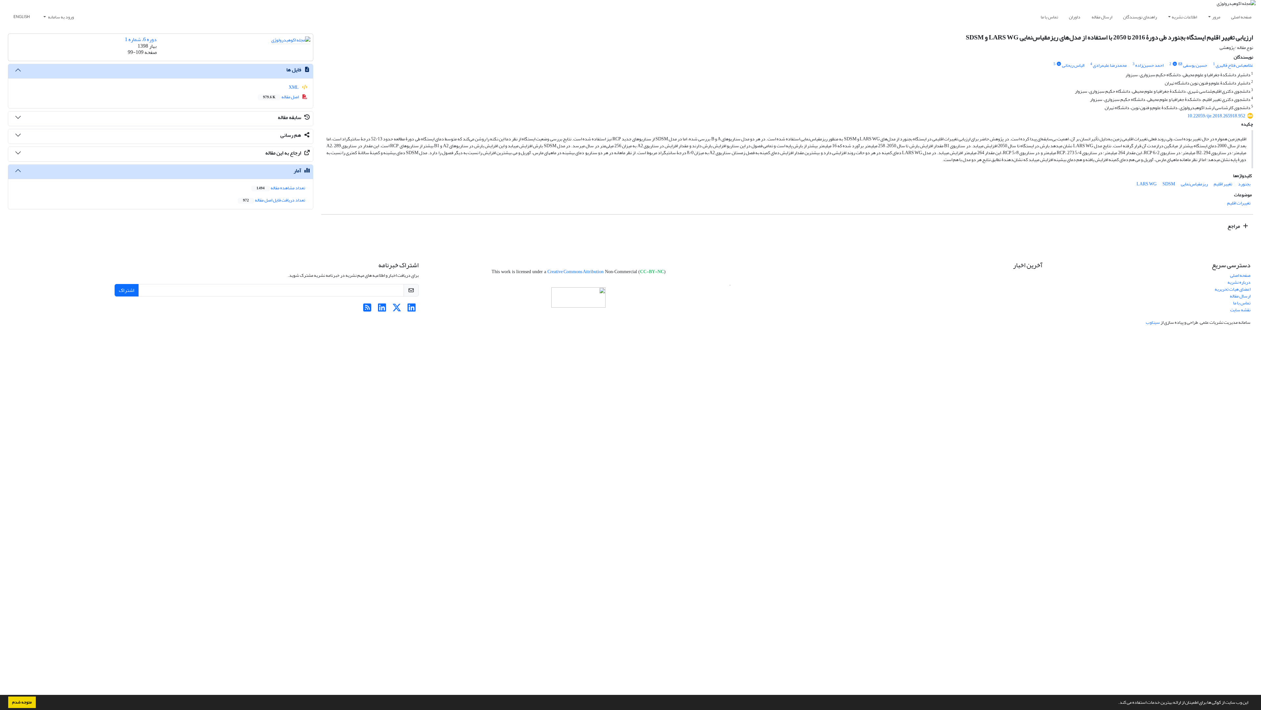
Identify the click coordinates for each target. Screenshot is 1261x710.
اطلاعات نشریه (1184, 16)
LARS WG (1147, 183)
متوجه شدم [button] (22, 702)
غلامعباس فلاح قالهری (1234, 65)
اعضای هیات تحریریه (1232, 289)
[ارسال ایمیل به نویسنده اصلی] (1180, 64)
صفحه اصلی (1241, 16)
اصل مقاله (281, 96)
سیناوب (1153, 322)
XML (294, 87)
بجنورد (1244, 183)
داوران (1074, 16)
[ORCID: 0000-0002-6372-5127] (1174, 64)
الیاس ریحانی (1073, 65)
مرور (1216, 16)
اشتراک (126, 290)
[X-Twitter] (397, 309)
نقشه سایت (1240, 309)
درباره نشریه (1239, 282)
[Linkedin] (412, 309)
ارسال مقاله (1102, 16)
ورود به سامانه (60, 16)
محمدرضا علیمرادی (1110, 65)
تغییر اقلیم (1223, 183)
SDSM (1168, 183)
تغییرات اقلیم (1238, 203)
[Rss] (367, 309)
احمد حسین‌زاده (1149, 65)
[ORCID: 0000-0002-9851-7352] (1058, 64)
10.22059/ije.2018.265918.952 (1216, 115)
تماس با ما (1049, 16)
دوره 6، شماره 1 (141, 39)
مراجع (1234, 226)
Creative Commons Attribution (575, 271)
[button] (1116, 703)
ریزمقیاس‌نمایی (1194, 183)
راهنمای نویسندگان (1140, 16)
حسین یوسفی (1195, 65)
